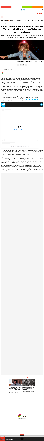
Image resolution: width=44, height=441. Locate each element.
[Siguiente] (42, 20)
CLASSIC (13, 7)
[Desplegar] (22, 435)
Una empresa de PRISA (22, 415)
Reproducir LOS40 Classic (41, 104)
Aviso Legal (7, 410)
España (2, 13)
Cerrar (42, 17)
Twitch (27, 397)
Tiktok (17, 397)
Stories (29, 397)
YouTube (20, 397)
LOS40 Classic (3, 23)
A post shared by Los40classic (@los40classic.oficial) (19, 146)
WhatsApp (23, 65)
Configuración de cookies (35, 410)
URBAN (34, 7)
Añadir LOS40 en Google (8, 73)
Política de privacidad (19, 410)
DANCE (24, 7)
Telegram (26, 65)
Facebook (18, 65)
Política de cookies (27, 410)
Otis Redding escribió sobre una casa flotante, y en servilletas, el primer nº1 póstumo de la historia (15, 389)
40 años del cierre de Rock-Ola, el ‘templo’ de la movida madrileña (28, 388)
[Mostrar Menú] (1, 10)
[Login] (42, 10)
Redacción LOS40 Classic (5, 67)
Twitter (21, 65)
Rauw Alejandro (35, 20)
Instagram (15, 397)
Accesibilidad (12, 410)
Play (22, 438)
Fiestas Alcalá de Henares (15, 20)
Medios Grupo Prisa (22, 418)
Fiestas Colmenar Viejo (26, 20)
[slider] (22, 436)
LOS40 (3, 7)
